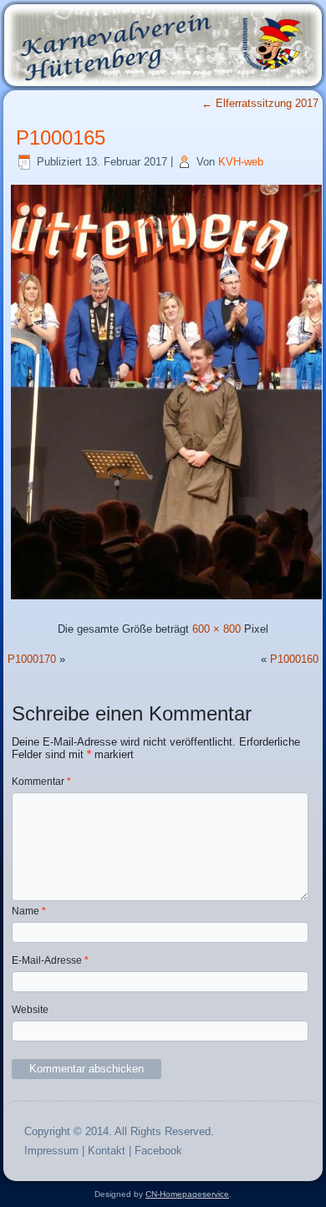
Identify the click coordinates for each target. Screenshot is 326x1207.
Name (29, 911)
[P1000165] (166, 599)
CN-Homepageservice (187, 1194)
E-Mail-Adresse (50, 960)
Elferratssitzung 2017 (259, 103)
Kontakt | (111, 1150)
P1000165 (60, 137)
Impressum (51, 1150)
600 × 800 (216, 629)
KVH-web (240, 161)
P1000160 (294, 659)
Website (30, 1010)
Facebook (158, 1150)
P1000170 (32, 659)
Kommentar (41, 781)
